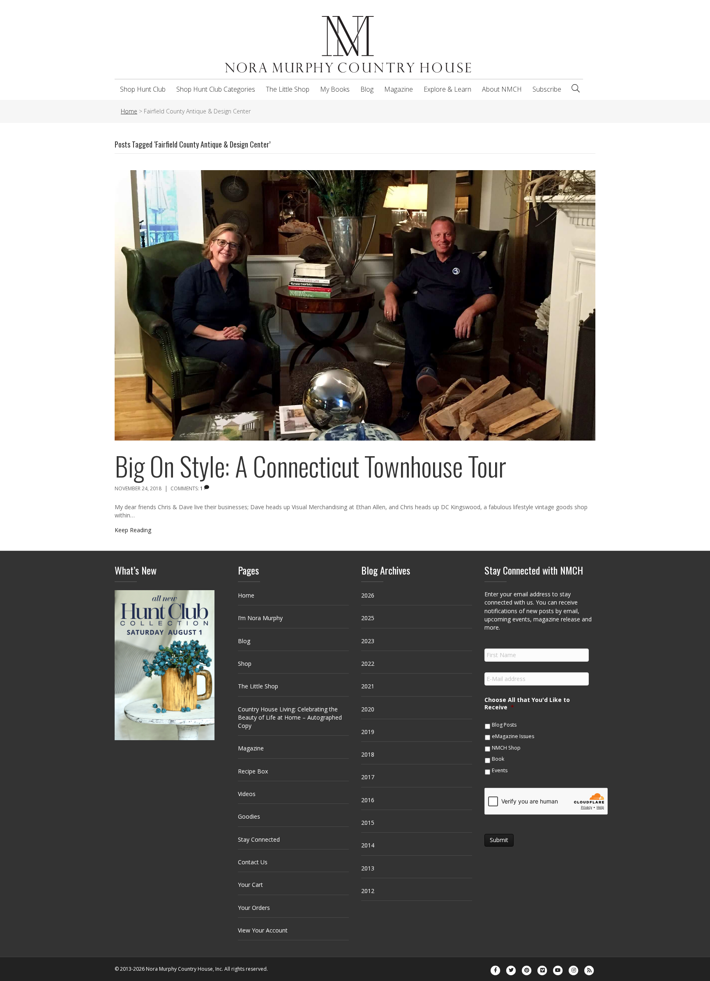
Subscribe (546, 89)
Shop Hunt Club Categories (215, 89)
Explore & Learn (447, 89)
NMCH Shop (506, 747)
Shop (244, 663)
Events (499, 770)
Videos (247, 794)
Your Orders (254, 908)
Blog (366, 89)
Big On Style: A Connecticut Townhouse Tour (310, 465)
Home (246, 595)
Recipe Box (253, 771)
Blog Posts (504, 724)
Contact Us (252, 862)
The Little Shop (287, 89)
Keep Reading (133, 530)
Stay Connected (259, 839)
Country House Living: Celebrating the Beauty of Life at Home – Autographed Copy (290, 717)
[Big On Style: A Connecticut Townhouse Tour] (355, 304)
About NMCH (502, 89)
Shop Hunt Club (143, 89)
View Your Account (263, 930)
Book (498, 758)
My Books (335, 89)
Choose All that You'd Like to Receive (527, 703)
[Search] (575, 88)
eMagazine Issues (513, 736)
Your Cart (250, 885)
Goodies (249, 816)
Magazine (398, 89)
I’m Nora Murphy (260, 618)
